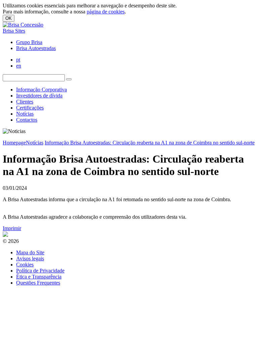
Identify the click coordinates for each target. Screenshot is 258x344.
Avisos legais (30, 258)
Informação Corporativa (41, 89)
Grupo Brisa (29, 42)
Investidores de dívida (39, 95)
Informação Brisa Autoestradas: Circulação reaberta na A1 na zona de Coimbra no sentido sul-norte (150, 142)
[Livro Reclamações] (5, 235)
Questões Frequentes (38, 283)
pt (18, 59)
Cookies (25, 264)
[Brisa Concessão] (23, 25)
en (18, 66)
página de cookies (106, 11)
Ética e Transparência (38, 277)
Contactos (26, 120)
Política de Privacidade (40, 270)
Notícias (25, 114)
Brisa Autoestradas (36, 48)
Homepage (14, 142)
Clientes (24, 101)
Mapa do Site (30, 252)
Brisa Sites (14, 31)
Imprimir (12, 228)
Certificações (30, 108)
